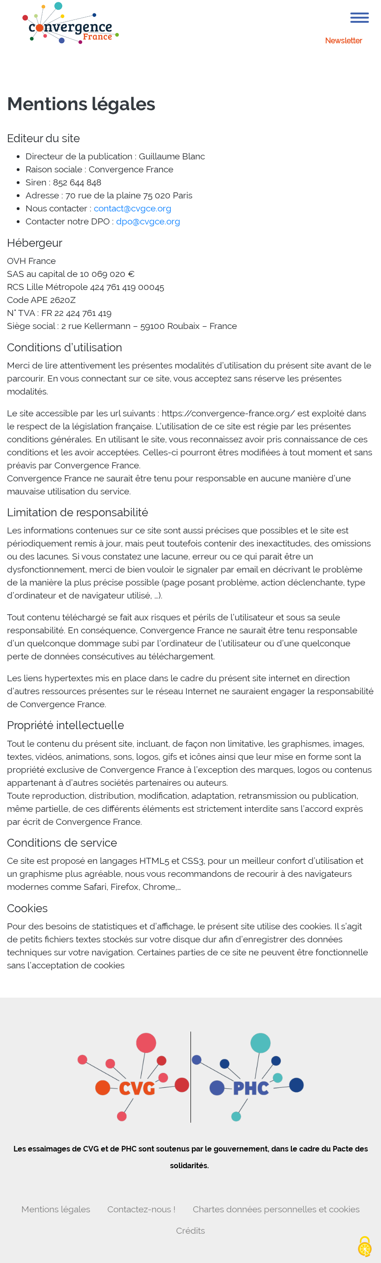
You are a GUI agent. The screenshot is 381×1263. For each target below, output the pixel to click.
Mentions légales (55, 1209)
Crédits (190, 1230)
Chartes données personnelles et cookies (276, 1209)
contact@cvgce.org (132, 208)
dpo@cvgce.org (148, 221)
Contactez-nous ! (141, 1209)
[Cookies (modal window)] (364, 1247)
